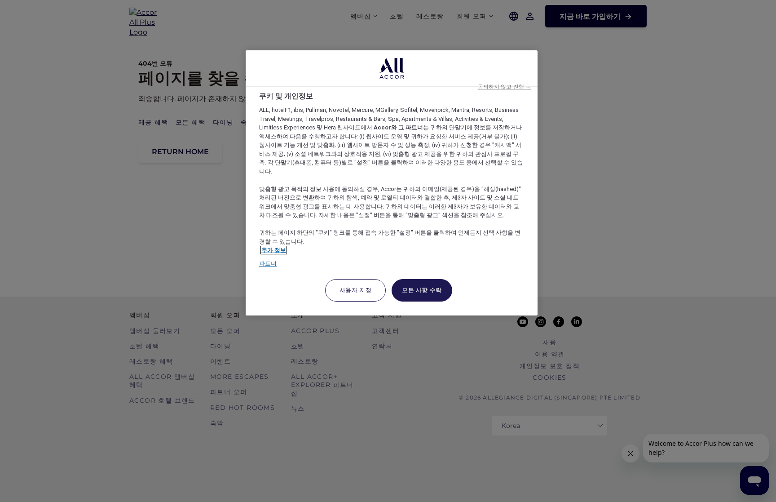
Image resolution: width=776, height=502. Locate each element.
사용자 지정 (356, 290)
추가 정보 (273, 250)
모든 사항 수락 (422, 290)
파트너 (268, 263)
